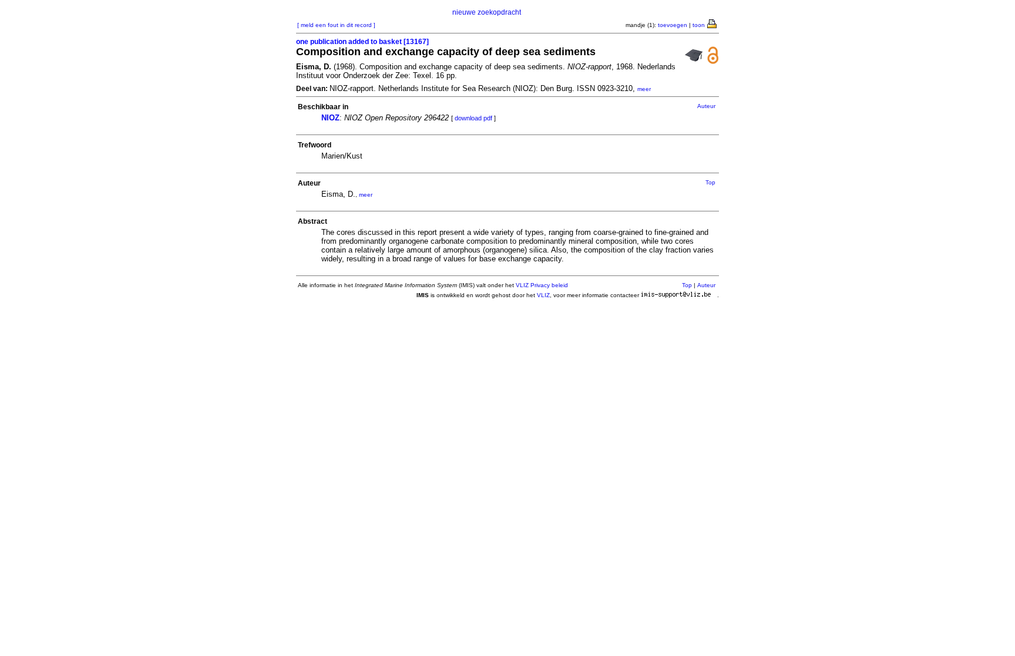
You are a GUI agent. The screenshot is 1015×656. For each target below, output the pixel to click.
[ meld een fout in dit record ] (336, 25)
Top (710, 182)
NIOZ (330, 117)
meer (644, 89)
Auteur (706, 106)
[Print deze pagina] (712, 23)
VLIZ (543, 295)
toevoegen (672, 25)
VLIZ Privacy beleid (542, 285)
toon (699, 25)
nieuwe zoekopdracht (486, 12)
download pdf (473, 118)
